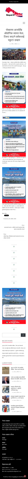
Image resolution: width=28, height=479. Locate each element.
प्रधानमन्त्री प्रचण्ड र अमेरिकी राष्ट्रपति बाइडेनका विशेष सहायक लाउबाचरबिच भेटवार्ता (14, 227)
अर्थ (9, 218)
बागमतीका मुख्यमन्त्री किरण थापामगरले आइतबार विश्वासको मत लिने (18, 407)
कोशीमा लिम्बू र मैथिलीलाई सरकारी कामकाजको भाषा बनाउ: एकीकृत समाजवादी (14, 236)
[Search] (23, 335)
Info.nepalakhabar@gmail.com (12, 471)
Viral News (14, 476)
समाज (15, 218)
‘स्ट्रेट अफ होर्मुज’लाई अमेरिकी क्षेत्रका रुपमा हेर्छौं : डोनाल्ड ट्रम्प (13, 348)
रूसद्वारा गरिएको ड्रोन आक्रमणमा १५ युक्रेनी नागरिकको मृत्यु (13, 350)
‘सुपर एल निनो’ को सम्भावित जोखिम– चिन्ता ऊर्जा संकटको (12, 345)
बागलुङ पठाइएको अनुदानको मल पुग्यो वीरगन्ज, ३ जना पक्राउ (13, 353)
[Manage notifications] (25, 476)
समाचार (12, 218)
